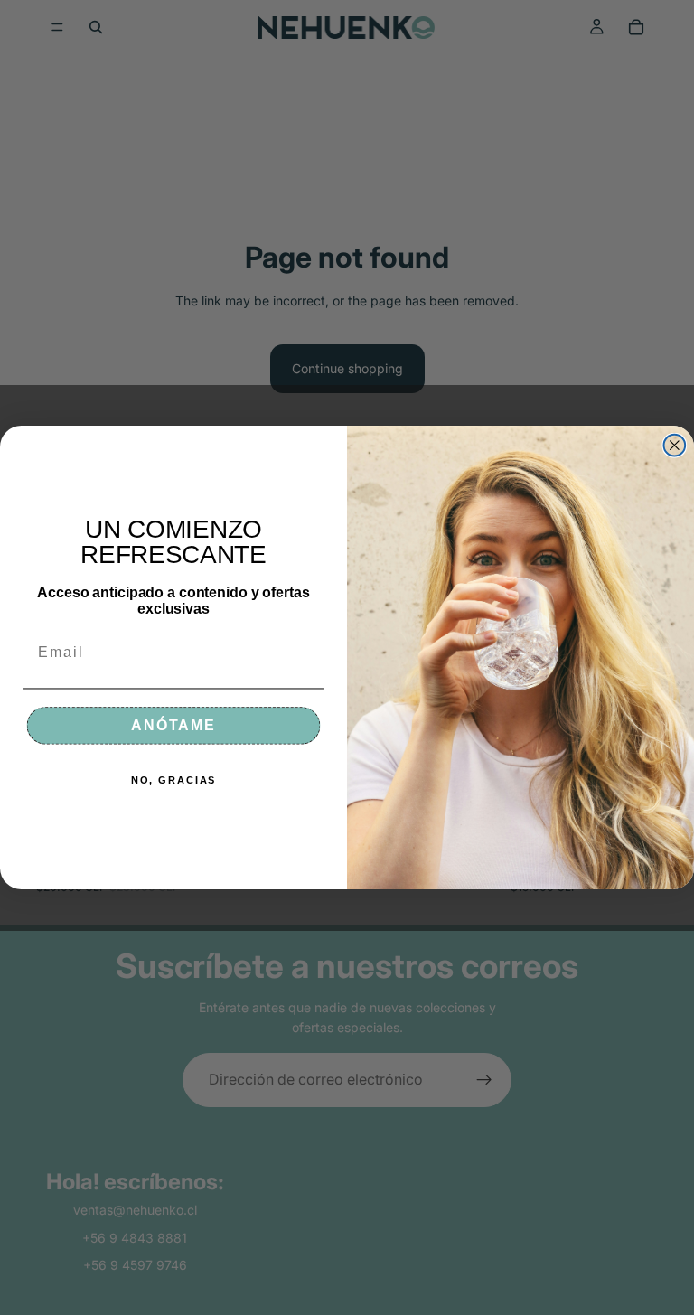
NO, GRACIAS (174, 779)
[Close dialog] (675, 445)
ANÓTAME (173, 725)
